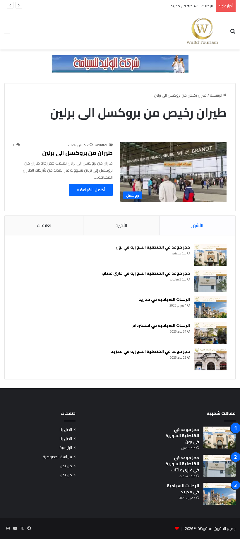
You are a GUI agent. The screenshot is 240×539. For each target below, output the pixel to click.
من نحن (66, 466)
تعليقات (44, 225)
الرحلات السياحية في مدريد (192, 5)
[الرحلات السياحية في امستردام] (210, 333)
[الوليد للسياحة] (202, 30)
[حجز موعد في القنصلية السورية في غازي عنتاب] (210, 281)
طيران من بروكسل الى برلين (77, 152)
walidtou (101, 144)
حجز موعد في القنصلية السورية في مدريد (150, 351)
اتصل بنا (66, 429)
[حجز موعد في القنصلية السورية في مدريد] (210, 359)
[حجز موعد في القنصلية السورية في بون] (210, 255)
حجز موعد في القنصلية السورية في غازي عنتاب (145, 273)
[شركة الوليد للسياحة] (120, 63)
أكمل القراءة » (90, 190)
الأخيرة (121, 225)
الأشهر (197, 225)
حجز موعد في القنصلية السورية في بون (153, 247)
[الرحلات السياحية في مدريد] (210, 307)
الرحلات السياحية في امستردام (161, 325)
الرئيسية (216, 95)
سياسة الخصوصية (57, 457)
